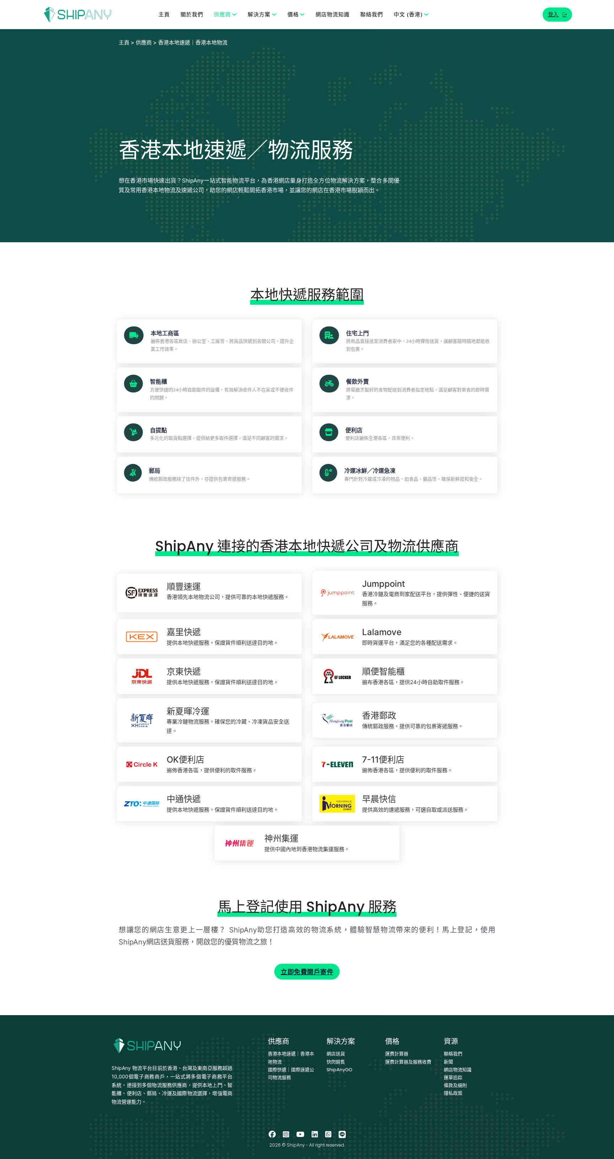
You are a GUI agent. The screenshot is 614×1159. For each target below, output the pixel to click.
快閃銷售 (336, 1061)
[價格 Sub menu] (302, 14)
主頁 (164, 14)
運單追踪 (453, 1077)
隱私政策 (453, 1093)
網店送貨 (336, 1053)
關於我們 (192, 14)
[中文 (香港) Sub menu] (426, 14)
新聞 (448, 1061)
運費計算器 (396, 1053)
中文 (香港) (408, 14)
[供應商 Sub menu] (234, 14)
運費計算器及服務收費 (408, 1061)
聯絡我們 (371, 14)
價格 (293, 14)
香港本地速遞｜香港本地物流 (291, 1057)
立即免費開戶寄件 (307, 972)
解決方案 (259, 14)
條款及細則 (455, 1085)
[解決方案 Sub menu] (274, 14)
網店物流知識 (333, 14)
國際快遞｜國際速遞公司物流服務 (291, 1073)
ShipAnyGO (339, 1069)
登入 (553, 14)
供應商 (222, 14)
